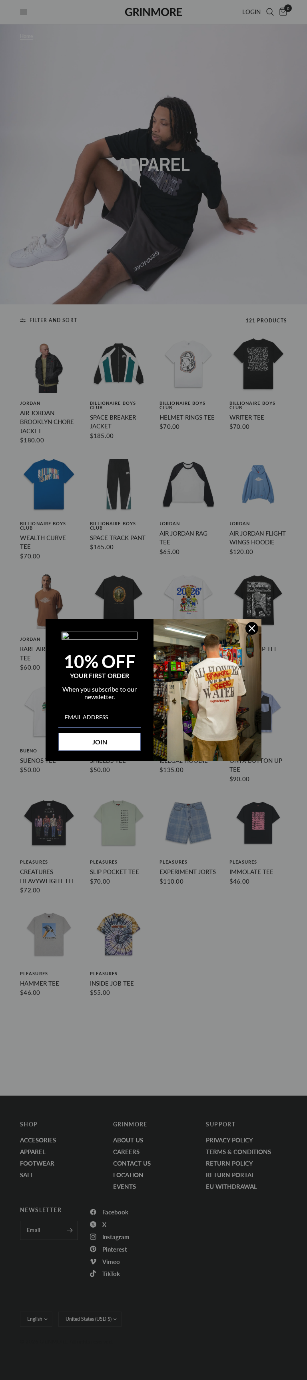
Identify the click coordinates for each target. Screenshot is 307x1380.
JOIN (99, 742)
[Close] (251, 628)
